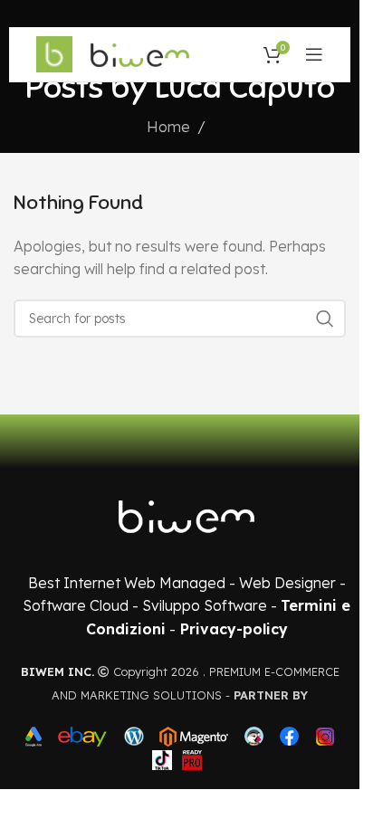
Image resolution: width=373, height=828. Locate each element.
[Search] (325, 319)
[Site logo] (54, 52)
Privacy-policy (234, 629)
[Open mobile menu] (314, 54)
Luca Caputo (245, 87)
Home (168, 127)
